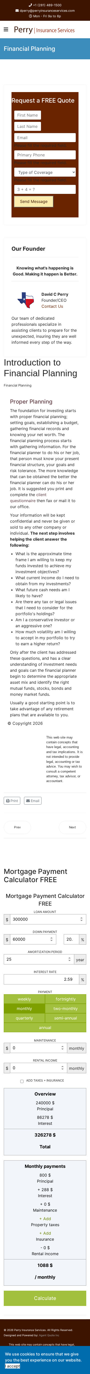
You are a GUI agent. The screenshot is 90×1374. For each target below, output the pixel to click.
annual (45, 1027)
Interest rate (45, 972)
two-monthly (66, 1008)
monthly (24, 1008)
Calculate (45, 1298)
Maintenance (45, 1040)
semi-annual (65, 1017)
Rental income (45, 1060)
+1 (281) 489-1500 (47, 5)
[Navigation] (6, 29)
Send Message (34, 201)
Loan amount (45, 912)
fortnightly (66, 998)
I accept (12, 1365)
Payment (45, 992)
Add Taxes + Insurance (45, 1080)
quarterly (24, 1017)
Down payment (45, 932)
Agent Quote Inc (49, 1335)
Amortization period (45, 952)
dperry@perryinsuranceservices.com (47, 11)
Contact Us (52, 306)
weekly (24, 998)
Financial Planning (18, 385)
